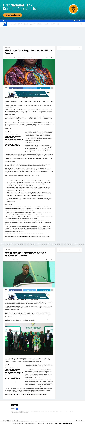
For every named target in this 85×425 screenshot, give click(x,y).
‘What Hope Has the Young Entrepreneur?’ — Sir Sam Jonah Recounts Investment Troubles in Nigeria (14, 141)
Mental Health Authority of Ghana (13, 236)
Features (40, 23)
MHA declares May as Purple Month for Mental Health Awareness (39, 236)
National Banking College (18, 394)
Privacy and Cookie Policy (61, 423)
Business (26, 23)
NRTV (58, 23)
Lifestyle (52, 23)
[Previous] (13, 149)
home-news (22, 57)
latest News (27, 57)
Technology (32, 23)
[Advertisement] (42, 35)
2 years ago (7, 57)
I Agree (69, 423)
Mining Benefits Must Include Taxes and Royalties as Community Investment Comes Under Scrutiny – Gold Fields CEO (13, 136)
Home (10, 23)
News (14, 23)
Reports (46, 23)
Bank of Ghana (10, 394)
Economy (20, 23)
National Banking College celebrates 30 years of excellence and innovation (34, 394)
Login (81, 20)
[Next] (15, 149)
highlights (15, 57)
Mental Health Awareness (23, 236)
